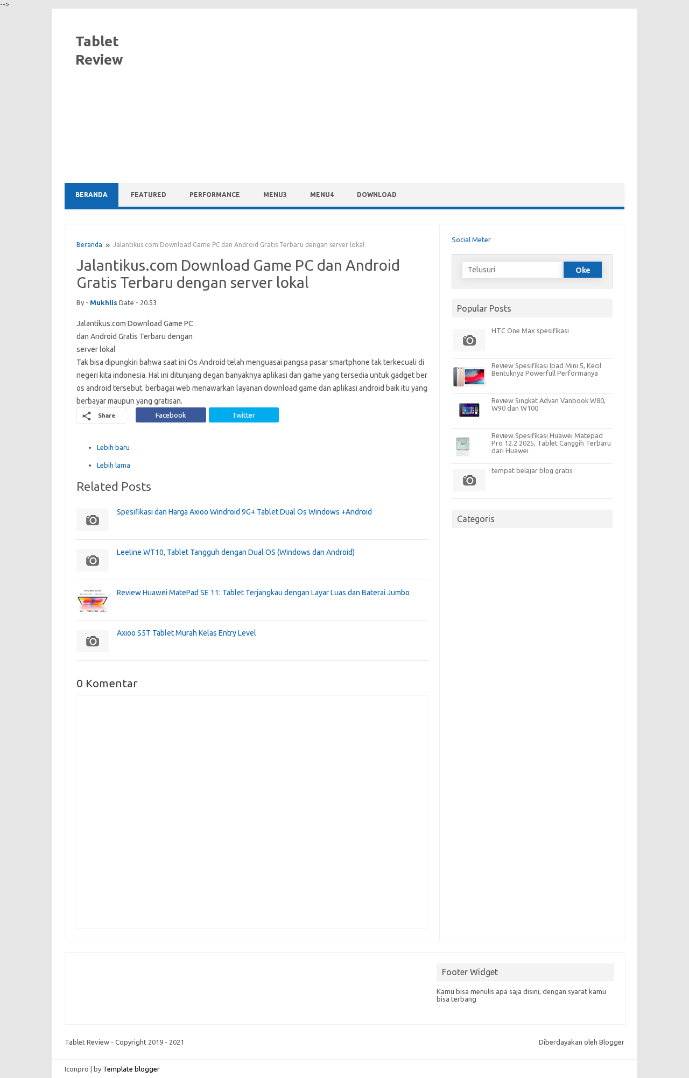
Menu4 (322, 194)
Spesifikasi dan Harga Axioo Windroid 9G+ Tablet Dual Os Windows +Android (244, 512)
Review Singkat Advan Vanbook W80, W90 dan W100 (548, 404)
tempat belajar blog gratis (532, 470)
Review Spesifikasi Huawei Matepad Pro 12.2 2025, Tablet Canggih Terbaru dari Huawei (551, 443)
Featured (148, 194)
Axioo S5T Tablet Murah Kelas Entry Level (186, 633)
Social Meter (471, 239)
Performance (214, 194)
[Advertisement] (428, 97)
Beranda (91, 194)
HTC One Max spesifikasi (530, 330)
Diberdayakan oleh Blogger (581, 1042)
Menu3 (275, 194)
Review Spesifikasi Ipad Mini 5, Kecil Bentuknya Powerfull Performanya (546, 369)
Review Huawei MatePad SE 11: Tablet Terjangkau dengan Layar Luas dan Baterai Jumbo (263, 592)
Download (377, 194)
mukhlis (103, 302)
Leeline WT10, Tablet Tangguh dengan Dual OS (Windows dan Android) (236, 552)
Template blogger (131, 1069)
